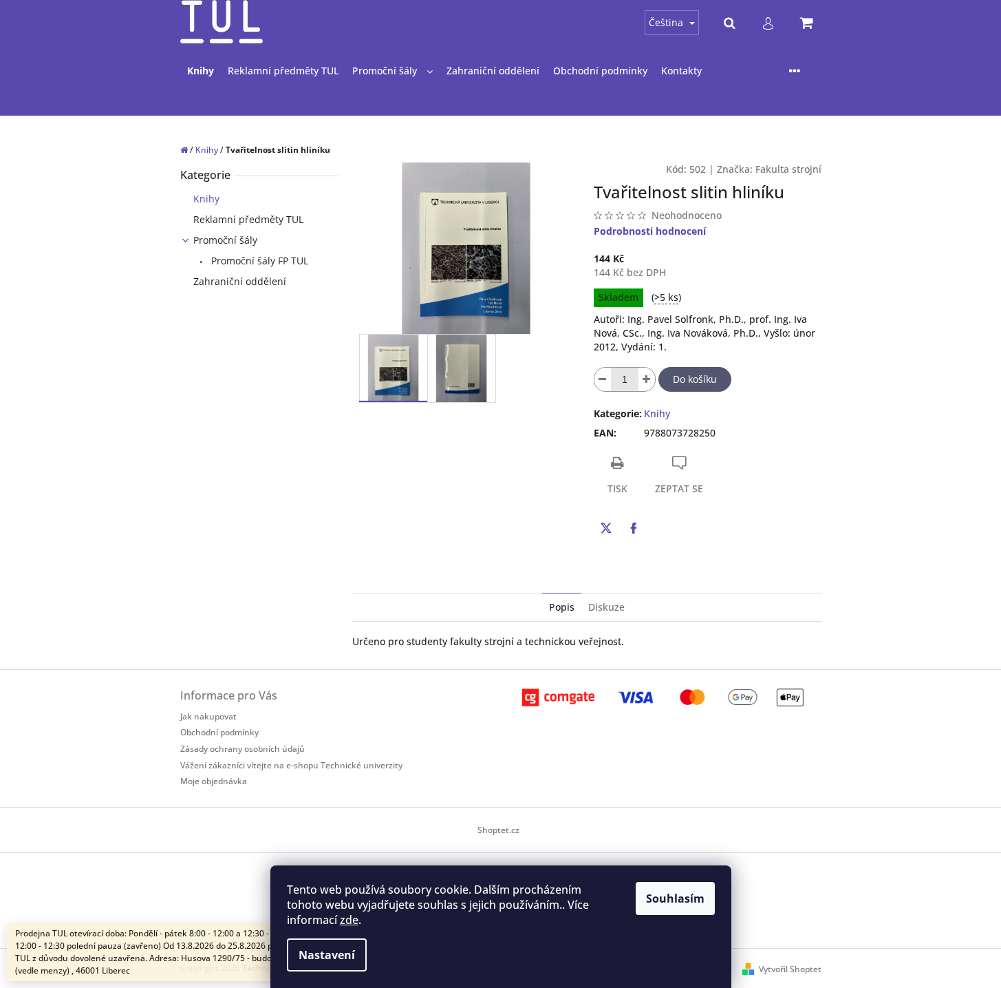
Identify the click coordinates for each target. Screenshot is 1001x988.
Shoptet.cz (498, 830)
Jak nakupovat (208, 716)
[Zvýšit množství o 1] (646, 379)
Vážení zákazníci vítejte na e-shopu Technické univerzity (291, 765)
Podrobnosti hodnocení (650, 231)
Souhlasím (675, 898)
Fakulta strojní (788, 169)
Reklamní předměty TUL (248, 219)
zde (349, 919)
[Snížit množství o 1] (602, 379)
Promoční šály (225, 239)
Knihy (206, 198)
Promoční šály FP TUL (258, 260)
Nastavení (327, 955)
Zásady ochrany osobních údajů (242, 749)
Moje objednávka (213, 781)
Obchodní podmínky (219, 732)
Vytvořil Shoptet (790, 969)
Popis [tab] (561, 606)
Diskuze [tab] (606, 606)
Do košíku (695, 379)
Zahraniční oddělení (239, 281)
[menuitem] (200, 71)
